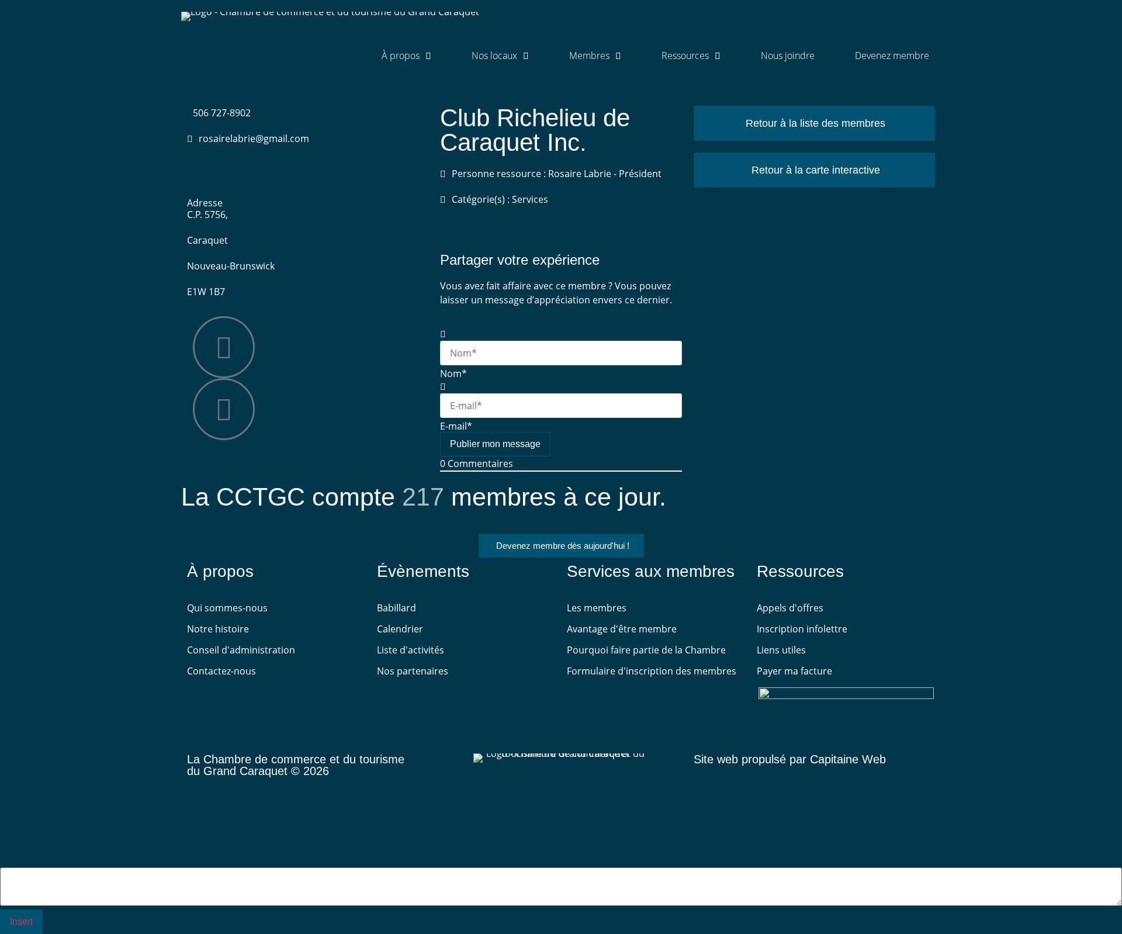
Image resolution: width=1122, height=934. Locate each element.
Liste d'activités (410, 650)
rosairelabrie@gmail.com (254, 138)
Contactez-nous (221, 671)
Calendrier (400, 628)
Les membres (596, 607)
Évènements (423, 571)
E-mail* (456, 426)
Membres (589, 55)
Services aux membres (651, 571)
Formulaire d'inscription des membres (651, 671)
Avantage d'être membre (622, 628)
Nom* (453, 373)
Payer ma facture (794, 671)
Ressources (685, 55)
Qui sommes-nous (227, 607)
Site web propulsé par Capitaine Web (790, 759)
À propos (401, 55)
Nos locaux (494, 55)
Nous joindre (788, 55)
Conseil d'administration (241, 650)
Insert (21, 921)
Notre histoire (218, 628)
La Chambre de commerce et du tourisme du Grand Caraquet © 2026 (295, 765)
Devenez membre (892, 55)
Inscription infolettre (802, 628)
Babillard (396, 607)
